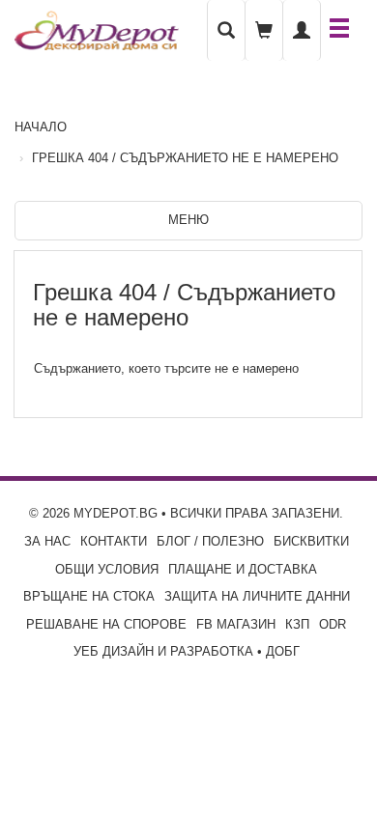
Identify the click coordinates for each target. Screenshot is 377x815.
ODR (332, 624)
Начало (40, 127)
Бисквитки (311, 541)
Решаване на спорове (106, 624)
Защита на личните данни (257, 596)
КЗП (297, 624)
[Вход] (301, 30)
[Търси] (226, 30)
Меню (188, 219)
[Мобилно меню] (339, 30)
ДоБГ (283, 651)
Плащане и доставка (242, 569)
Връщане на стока (89, 596)
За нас (47, 541)
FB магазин (236, 624)
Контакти (113, 541)
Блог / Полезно (210, 541)
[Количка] (264, 30)
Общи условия (107, 569)
